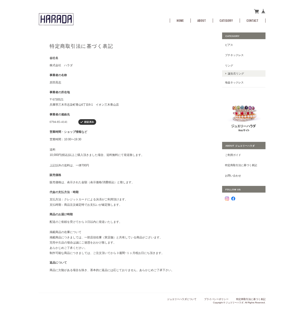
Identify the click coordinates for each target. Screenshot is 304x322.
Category (226, 20)
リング (229, 65)
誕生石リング (236, 73)
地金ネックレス (234, 82)
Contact (253, 20)
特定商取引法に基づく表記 (241, 165)
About (201, 20)
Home (180, 20)
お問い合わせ (233, 175)
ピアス (229, 44)
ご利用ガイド (233, 154)
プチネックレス (234, 55)
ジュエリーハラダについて (182, 299)
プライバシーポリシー (216, 299)
